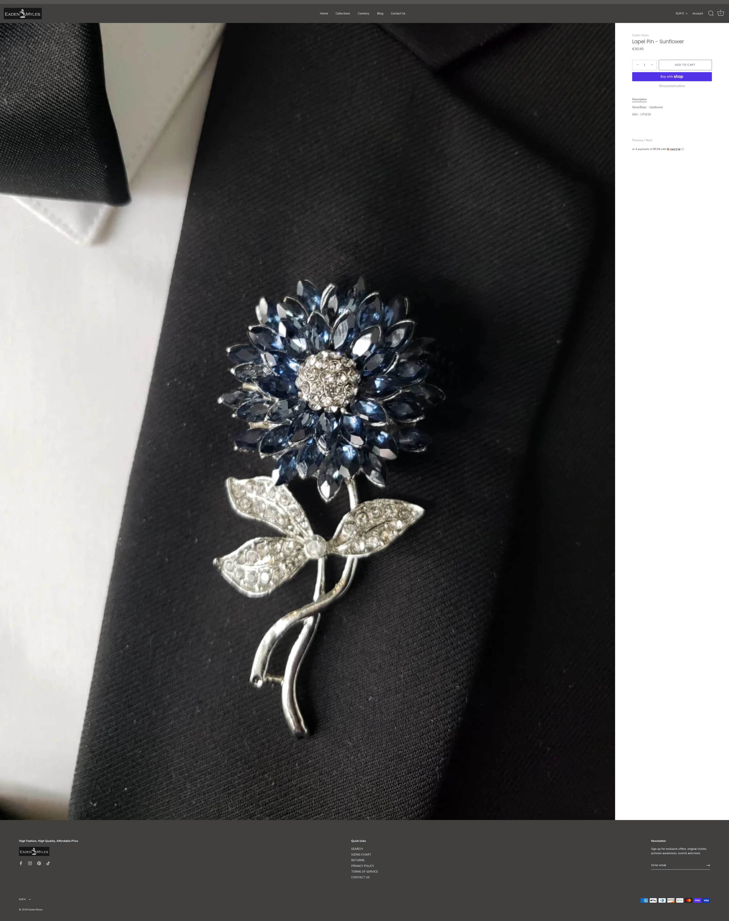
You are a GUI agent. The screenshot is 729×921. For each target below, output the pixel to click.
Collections (343, 13)
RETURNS (357, 860)
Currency (363, 13)
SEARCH (357, 849)
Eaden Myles (640, 35)
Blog (380, 13)
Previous (638, 140)
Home (324, 13)
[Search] (711, 13)
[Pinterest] (39, 863)
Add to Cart (685, 65)
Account (697, 13)
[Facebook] (21, 863)
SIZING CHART (361, 854)
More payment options (672, 86)
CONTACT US (360, 877)
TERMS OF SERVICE (364, 872)
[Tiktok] (48, 863)
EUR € (680, 13)
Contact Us (398, 13)
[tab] (641, 99)
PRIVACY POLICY (362, 866)
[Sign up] (708, 865)
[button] (672, 149)
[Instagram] (30, 863)
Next (649, 140)
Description (639, 99)
